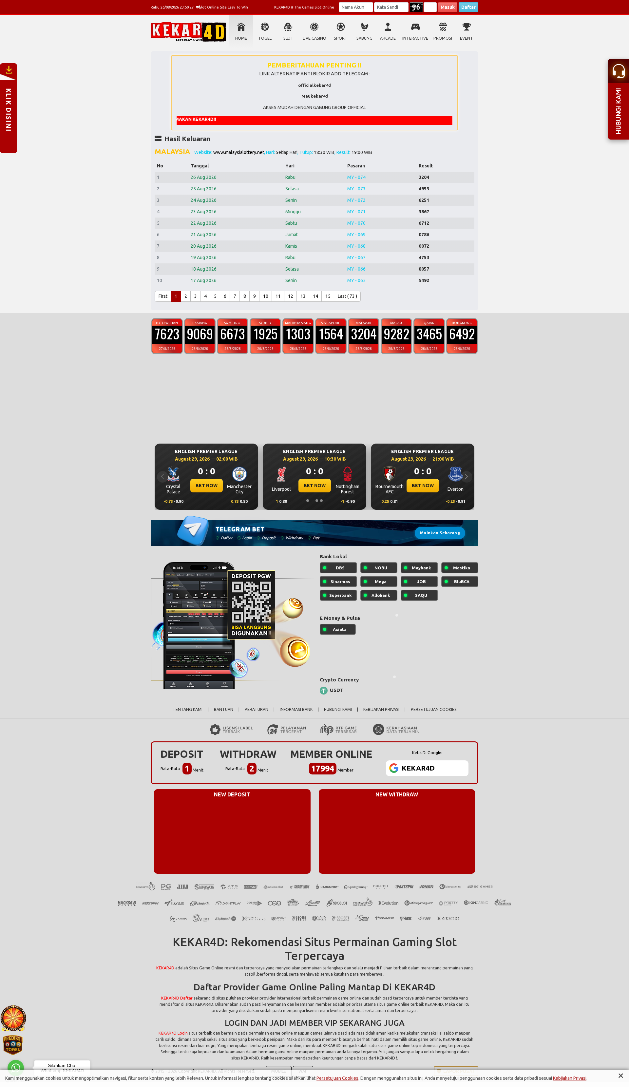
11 (278, 296)
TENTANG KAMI (187, 709)
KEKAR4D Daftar (177, 998)
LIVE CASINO (314, 38)
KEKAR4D (165, 967)
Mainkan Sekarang (440, 533)
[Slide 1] (307, 500)
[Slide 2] (312, 500)
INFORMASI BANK (296, 709)
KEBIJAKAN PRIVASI (381, 709)
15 (328, 296)
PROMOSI (442, 38)
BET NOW (252, 485)
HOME (241, 38)
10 (265, 296)
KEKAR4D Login (173, 1033)
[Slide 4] (321, 500)
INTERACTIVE (415, 38)
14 (315, 296)
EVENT (466, 38)
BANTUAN (223, 709)
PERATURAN (256, 709)
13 (303, 296)
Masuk (448, 7)
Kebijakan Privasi (569, 1078)
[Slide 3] (316, 500)
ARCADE (388, 38)
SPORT (341, 38)
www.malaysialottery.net (238, 152)
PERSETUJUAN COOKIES (434, 709)
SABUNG (364, 38)
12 (290, 296)
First (163, 296)
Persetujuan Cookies (337, 1078)
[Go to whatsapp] (16, 1068)
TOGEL (265, 38)
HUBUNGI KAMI (338, 709)
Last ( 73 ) (347, 296)
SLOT (288, 38)
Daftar (468, 7)
